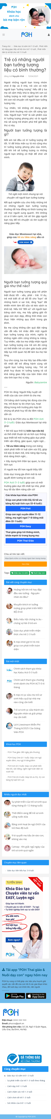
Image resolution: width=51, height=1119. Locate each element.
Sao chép (22, 563)
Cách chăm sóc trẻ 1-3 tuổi (19, 1091)
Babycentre (40, 382)
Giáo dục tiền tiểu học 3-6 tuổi (20, 870)
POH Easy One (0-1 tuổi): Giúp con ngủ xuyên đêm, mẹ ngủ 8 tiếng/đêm (24, 759)
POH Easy (25, 526)
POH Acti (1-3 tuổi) (14, 482)
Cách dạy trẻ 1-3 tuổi (17, 1086)
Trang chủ (6, 46)
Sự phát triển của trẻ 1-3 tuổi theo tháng (26, 1080)
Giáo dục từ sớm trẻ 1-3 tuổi (26, 46)
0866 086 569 (19, 1020)
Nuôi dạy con (39, 573)
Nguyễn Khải (18, 76)
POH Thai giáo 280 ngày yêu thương (23, 752)
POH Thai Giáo (25, 540)
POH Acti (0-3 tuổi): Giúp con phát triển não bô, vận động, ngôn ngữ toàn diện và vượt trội (24, 769)
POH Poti (26, 508)
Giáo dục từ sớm (20, 573)
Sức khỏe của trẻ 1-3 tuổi (19, 1103)
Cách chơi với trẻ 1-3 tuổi (18, 1097)
